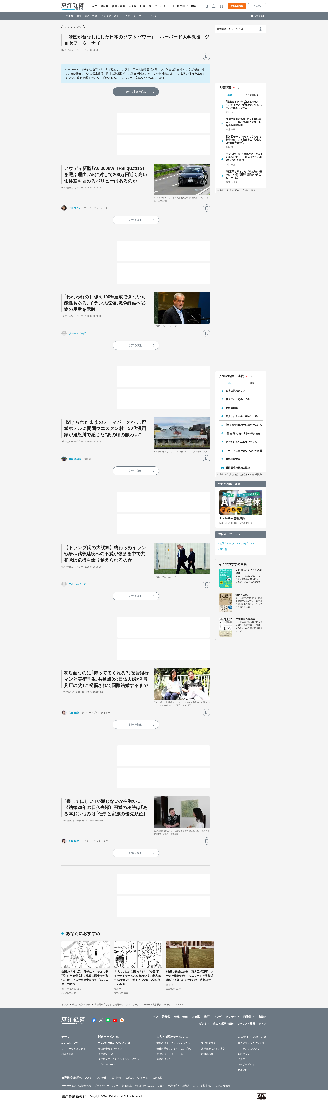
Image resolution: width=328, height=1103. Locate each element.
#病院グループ (226, 543)
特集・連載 (118, 6)
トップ (93, 6)
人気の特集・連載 (231, 376)
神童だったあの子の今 (238, 399)
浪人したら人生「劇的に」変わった (244, 416)
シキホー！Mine (107, 1064)
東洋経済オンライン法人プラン (173, 1043)
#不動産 (222, 549)
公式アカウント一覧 (137, 1077)
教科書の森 (207, 1053)
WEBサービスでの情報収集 (76, 1085)
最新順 (105, 6)
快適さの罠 (242, 594)
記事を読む (135, 220)
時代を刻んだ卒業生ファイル (241, 442)
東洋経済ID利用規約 (179, 1085)
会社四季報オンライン (110, 1048)
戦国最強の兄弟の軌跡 (238, 467)
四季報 (181, 6)
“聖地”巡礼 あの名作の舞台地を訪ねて (244, 433)
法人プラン (244, 1059)
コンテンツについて (248, 1048)
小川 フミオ (75, 208)
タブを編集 (259, 16)
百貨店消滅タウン (235, 390)
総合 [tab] (230, 94)
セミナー (165, 6)
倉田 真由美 (75, 458)
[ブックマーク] (206, 56)
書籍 (194, 6)
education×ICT (70, 1043)
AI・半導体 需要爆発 (232, 518)
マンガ (153, 6)
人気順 (133, 6)
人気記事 (225, 87)
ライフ (126, 16)
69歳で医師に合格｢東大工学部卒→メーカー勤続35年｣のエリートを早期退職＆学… (243, 122)
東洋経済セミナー (166, 1059)
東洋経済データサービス (169, 1053)
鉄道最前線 (232, 407)
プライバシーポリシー (106, 1085)
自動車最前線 (233, 459)
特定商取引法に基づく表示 (149, 1085)
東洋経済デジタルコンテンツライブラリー (121, 1059)
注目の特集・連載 (229, 484)
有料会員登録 (237, 6)
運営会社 (101, 1077)
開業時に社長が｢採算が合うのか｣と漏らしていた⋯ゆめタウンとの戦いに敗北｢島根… (244, 157)
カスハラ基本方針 (203, 1085)
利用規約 (242, 1069)
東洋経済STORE (107, 1053)
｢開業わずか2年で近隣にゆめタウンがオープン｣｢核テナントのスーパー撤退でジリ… (244, 104)
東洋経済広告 (208, 1043)
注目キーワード (228, 534)
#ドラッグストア (246, 543)
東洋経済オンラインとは (230, 29)
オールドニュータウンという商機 (244, 450)
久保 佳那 (74, 712)
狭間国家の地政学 (245, 619)
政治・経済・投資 (87, 16)
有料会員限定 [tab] (252, 95)
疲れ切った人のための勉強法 (249, 572)
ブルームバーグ (77, 333)
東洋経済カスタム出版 (213, 1048)
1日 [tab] (229, 383)
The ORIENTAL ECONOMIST (114, 1043)
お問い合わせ (223, 1085)
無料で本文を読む (136, 91)
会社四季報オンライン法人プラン (174, 1048)
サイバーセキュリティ (74, 1048)
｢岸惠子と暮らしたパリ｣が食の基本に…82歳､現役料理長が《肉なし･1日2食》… (244, 174)
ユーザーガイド (246, 1064)
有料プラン (244, 1053)
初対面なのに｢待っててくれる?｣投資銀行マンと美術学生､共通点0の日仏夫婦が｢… (243, 139)
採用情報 (116, 1077)
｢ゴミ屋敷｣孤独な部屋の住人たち (244, 424)
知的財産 (127, 1085)
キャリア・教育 (110, 16)
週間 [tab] (252, 383)
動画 (142, 6)
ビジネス (68, 16)
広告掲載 (157, 1077)
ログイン (257, 6)
